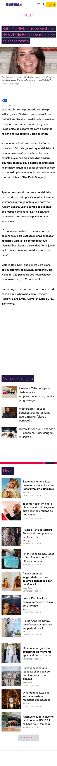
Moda (28, 15)
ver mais (26, 737)
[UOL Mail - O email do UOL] (38, 5)
